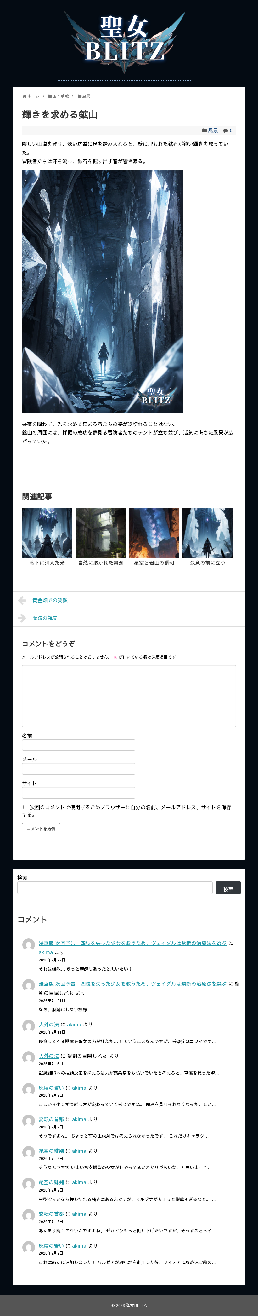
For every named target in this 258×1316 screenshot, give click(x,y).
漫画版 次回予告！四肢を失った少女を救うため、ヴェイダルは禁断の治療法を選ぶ (133, 942)
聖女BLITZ (136, 1305)
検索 (22, 877)
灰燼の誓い (51, 1087)
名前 (27, 735)
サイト (29, 783)
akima (46, 952)
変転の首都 (51, 1119)
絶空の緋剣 (51, 1150)
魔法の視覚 (45, 617)
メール (29, 759)
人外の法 (49, 1024)
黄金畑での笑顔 (50, 600)
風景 (213, 130)
